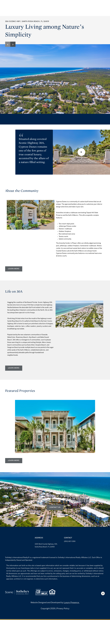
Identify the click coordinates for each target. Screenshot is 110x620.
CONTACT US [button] (55, 507)
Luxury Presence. (71, 603)
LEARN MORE (13, 368)
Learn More (13, 269)
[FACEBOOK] (103, 593)
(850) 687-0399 (69, 541)
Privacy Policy (63, 609)
